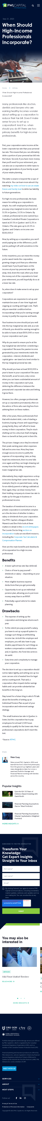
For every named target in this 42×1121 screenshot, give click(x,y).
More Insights (9, 824)
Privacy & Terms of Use (9, 1103)
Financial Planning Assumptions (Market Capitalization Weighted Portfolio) (27, 816)
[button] (38, 5)
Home (4, 88)
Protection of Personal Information (13, 1107)
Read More (7, 981)
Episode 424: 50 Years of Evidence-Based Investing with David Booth (26, 793)
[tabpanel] (19, 965)
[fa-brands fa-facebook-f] (16, 1098)
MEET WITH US (9, 1068)
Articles (15, 88)
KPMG (12, 739)
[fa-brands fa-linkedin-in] (20, 1098)
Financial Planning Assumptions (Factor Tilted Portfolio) (27, 805)
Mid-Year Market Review (15, 976)
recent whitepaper (30, 526)
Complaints (30, 1107)
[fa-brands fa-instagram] (25, 1098)
